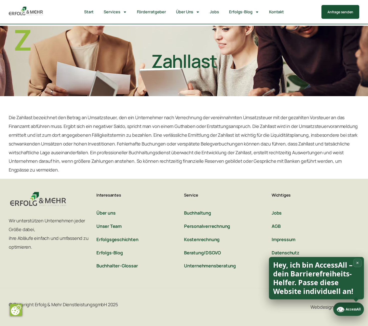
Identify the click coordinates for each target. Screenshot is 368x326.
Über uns (105, 213)
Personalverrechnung (207, 226)
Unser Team (109, 226)
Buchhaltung (197, 213)
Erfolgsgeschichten (117, 239)
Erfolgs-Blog (241, 12)
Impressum (283, 239)
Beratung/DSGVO (202, 253)
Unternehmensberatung (210, 266)
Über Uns (184, 12)
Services (112, 12)
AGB (276, 226)
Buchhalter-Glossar (117, 266)
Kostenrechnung (202, 239)
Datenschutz (285, 253)
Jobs (214, 12)
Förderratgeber (151, 12)
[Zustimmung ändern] (16, 310)
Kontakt (276, 12)
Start (89, 12)
